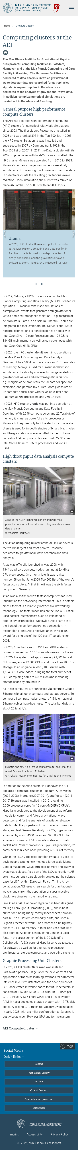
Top (70, 1046)
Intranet (39, 1081)
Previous (5, 238)
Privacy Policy (60, 1134)
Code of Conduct (39, 1090)
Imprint (14, 1134)
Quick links (12, 1057)
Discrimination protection (39, 1099)
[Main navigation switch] (71, 8)
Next (72, 238)
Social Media (14, 1050)
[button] (72, 511)
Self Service (39, 1108)
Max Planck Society (39, 1072)
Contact (39, 1064)
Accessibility (35, 1134)
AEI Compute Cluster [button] (19, 1028)
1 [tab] (36, 284)
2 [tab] (42, 284)
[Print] (5, 52)
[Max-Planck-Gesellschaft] (23, 1124)
